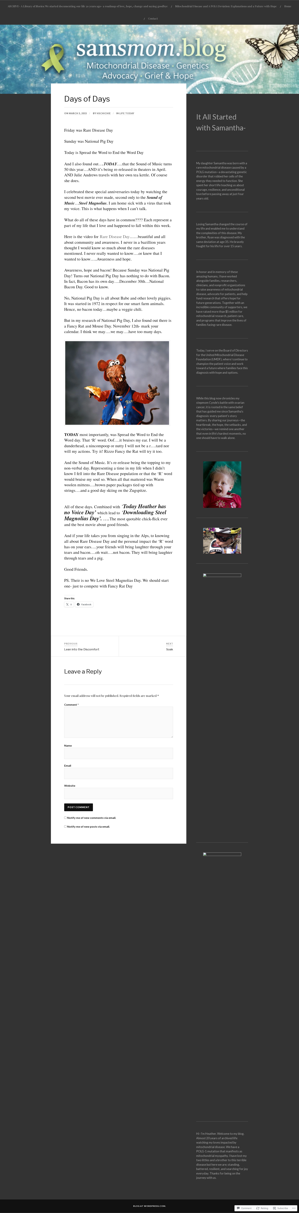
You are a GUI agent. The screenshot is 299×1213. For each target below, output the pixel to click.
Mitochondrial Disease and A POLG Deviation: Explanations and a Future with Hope (226, 6)
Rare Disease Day (115, 236)
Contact (153, 18)
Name (68, 745)
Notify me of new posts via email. (88, 826)
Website (69, 785)
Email (67, 765)
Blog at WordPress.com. (149, 1206)
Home (287, 6)
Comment (71, 704)
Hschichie (104, 113)
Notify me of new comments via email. (91, 817)
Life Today (126, 113)
